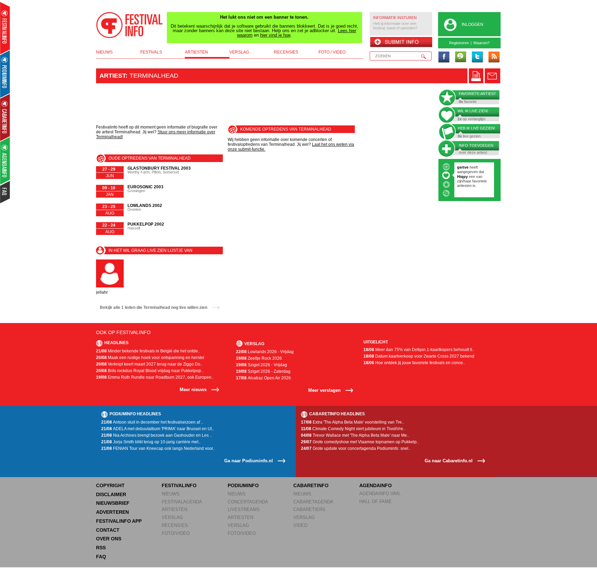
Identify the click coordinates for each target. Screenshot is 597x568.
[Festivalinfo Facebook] (444, 57)
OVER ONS (108, 538)
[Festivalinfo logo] (129, 25)
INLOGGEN (472, 24)
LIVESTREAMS (244, 509)
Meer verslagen (324, 390)
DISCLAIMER (111, 494)
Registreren (459, 43)
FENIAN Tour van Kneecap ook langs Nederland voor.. (158, 448)
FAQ (101, 556)
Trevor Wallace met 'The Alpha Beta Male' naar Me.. (355, 435)
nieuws (104, 52)
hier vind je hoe (275, 35)
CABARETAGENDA (313, 501)
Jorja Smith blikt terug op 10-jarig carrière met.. (150, 442)
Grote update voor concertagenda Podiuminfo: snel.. (355, 448)
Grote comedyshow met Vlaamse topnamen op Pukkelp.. (360, 442)
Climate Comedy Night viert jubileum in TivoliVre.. (353, 429)
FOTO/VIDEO (176, 533)
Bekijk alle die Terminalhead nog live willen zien (153, 307)
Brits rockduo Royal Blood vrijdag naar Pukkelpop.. (149, 371)
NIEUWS (171, 493)
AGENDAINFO (375, 485)
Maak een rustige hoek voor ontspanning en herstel (150, 358)
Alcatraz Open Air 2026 (263, 378)
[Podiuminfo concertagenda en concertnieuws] (5, 74)
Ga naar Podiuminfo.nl (248, 460)
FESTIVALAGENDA (182, 501)
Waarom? (481, 43)
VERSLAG (172, 517)
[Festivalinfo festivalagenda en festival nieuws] (5, 28)
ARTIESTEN (174, 509)
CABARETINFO (311, 485)
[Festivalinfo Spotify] (460, 57)
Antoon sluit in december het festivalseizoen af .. (152, 422)
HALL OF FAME (375, 501)
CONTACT (108, 530)
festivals (151, 52)
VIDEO (300, 525)
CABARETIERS (309, 509)
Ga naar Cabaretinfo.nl (449, 460)
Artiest (112, 75)
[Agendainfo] (5, 160)
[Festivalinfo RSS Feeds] (494, 57)
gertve (462, 167)
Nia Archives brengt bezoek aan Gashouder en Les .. (156, 435)
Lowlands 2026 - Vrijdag (265, 352)
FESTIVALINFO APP (119, 521)
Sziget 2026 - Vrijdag (261, 365)
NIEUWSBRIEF (113, 503)
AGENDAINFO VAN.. (380, 493)
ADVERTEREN (112, 512)
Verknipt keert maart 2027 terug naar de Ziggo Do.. (149, 364)
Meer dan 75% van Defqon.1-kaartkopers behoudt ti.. (418, 350)
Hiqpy (463, 176)
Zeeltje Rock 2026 (259, 358)
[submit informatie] (401, 42)
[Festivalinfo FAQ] (5, 192)
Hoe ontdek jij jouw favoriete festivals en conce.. (414, 363)
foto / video (332, 52)
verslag (239, 52)
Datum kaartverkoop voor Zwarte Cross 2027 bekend (418, 356)
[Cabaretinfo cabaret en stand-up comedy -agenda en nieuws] (5, 117)
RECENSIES (175, 525)
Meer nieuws (193, 389)
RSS (101, 547)
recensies (286, 52)
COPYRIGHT (110, 485)
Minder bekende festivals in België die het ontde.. (148, 351)
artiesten (196, 52)
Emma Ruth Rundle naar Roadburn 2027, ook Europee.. (155, 377)
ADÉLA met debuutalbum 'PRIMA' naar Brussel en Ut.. (157, 429)
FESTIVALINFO (179, 485)
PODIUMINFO (243, 485)
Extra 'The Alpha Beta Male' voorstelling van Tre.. (352, 422)
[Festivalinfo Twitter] (477, 57)
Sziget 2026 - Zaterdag (263, 371)
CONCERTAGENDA (248, 501)
